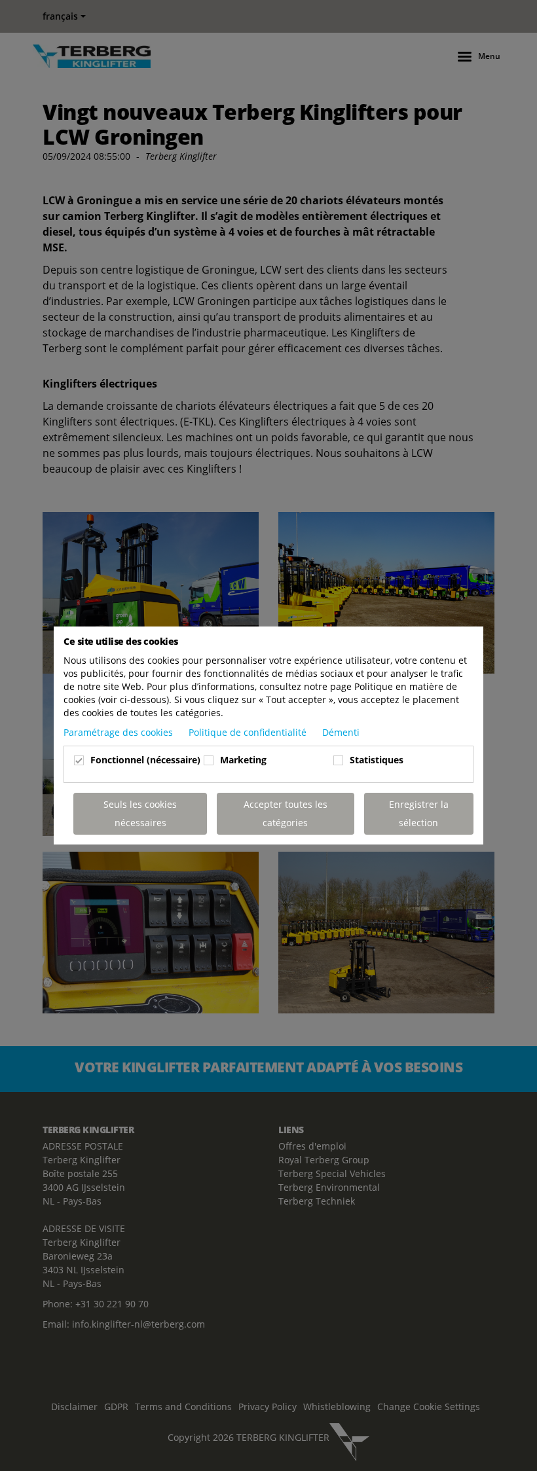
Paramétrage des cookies (120, 732)
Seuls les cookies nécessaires (140, 813)
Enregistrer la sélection (419, 813)
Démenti (341, 732)
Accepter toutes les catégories (285, 813)
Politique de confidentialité (249, 732)
